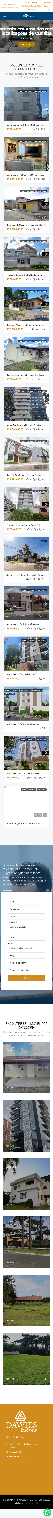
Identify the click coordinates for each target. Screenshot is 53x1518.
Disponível (28, 91)
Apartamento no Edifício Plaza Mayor (23, 773)
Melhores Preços (40, 91)
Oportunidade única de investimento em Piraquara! (29, 225)
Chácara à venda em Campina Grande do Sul (27, 325)
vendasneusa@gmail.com (10, 8)
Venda (21, 91)
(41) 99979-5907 (10, 4)
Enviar (26, 978)
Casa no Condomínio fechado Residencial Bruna (28, 375)
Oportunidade (41, 191)
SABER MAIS (26, 44)
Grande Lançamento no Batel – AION (23, 823)
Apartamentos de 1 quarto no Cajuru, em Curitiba (29, 125)
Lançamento (41, 590)
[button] (47, 1512)
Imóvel (11, 943)
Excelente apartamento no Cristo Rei (23, 525)
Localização (13, 922)
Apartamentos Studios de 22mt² (21, 674)
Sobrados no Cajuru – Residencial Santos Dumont (29, 575)
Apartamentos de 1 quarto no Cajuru (23, 624)
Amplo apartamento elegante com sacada (25, 425)
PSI (36, 1503)
